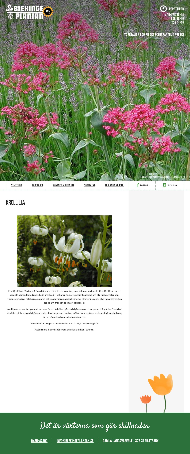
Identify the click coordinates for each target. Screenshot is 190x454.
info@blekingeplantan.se (75, 441)
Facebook (144, 185)
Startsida (16, 185)
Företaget (37, 185)
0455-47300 (39, 441)
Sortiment (89, 185)
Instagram (172, 185)
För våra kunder (114, 185)
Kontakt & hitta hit (63, 185)
